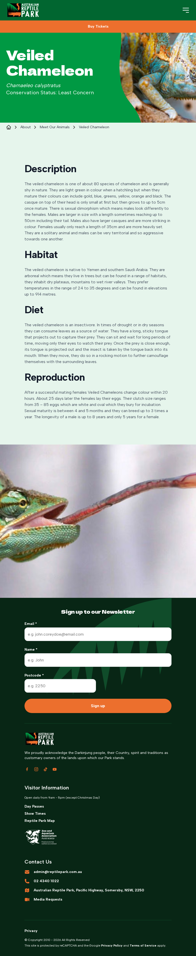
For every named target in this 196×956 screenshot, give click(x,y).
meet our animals (55, 127)
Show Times (35, 813)
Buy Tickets (98, 26)
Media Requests (48, 899)
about (25, 127)
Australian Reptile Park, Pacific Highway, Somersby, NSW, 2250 (89, 890)
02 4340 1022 (46, 881)
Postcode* (34, 675)
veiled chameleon (94, 127)
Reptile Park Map (39, 821)
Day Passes (34, 806)
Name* (31, 649)
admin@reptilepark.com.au (58, 872)
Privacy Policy (111, 945)
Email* (30, 624)
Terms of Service (143, 945)
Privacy (31, 931)
